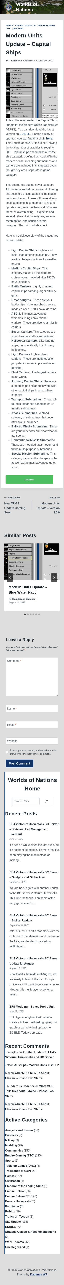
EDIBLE (9, 25)
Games (10, 1175)
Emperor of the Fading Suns (24, 1186)
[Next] (54, 577)
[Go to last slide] (10, 577)
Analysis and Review (19, 1130)
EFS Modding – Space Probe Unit (31, 1006)
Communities (14, 1150)
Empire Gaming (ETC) (19, 1155)
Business (11, 1135)
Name (12, 708)
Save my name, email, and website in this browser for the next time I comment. (33, 752)
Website (12, 740)
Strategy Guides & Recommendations (30, 1231)
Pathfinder (12, 1206)
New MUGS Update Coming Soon (14, 505)
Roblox (10, 1211)
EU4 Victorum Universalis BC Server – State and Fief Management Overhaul (33, 829)
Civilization (12, 1180)
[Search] (46, 801)
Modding (19, 29)
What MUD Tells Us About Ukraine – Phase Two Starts (29, 1091)
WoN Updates (14, 1242)
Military (10, 1140)
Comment (14, 660)
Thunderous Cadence (21, 60)
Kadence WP (38, 1274)
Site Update (13, 1221)
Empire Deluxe (15, 1191)
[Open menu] (56, 7)
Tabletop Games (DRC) (20, 1165)
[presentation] (32, 561)
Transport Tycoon (17, 1216)
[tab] (25, 614)
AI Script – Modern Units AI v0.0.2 (36, 1065)
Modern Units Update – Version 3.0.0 (48, 505)
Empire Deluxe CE (25, 25)
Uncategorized (15, 1247)
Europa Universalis (18, 1201)
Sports (9, 1160)
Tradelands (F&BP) (18, 1170)
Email (11, 724)
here (49, 138)
